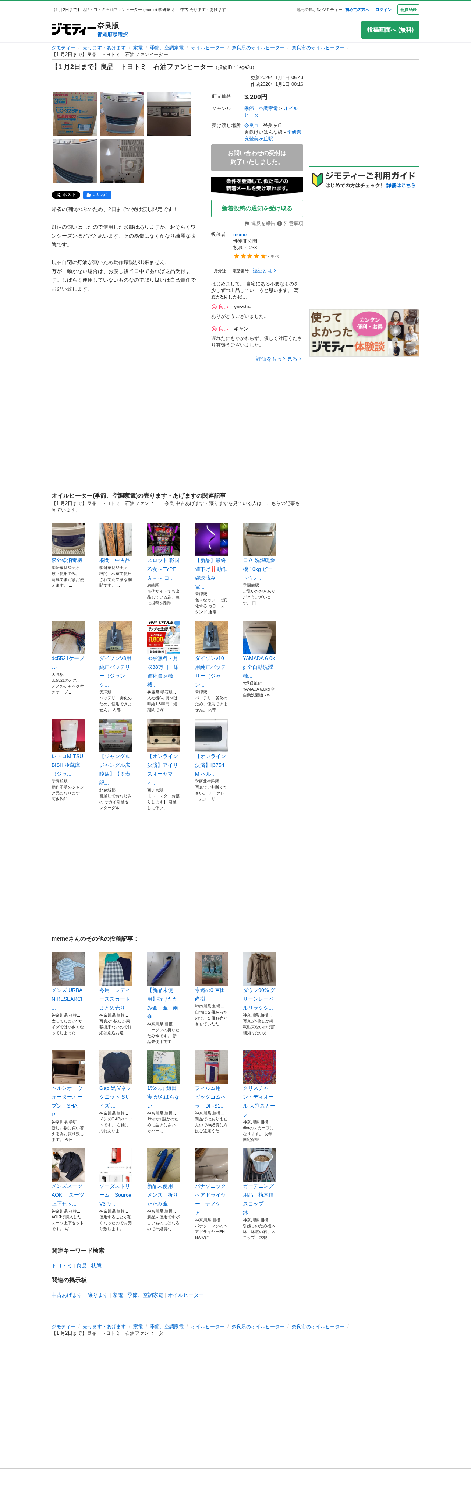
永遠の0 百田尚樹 (210, 994)
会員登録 (408, 9)
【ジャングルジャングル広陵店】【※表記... (114, 769)
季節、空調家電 (167, 47)
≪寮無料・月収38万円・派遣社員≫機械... (163, 671)
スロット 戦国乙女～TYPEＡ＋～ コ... (163, 569)
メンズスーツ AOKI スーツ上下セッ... (68, 1195)
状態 (96, 1265)
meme (240, 234)
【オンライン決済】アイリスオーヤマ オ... (162, 769)
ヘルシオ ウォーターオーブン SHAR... (67, 1101)
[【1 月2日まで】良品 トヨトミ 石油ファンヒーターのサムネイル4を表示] (75, 161)
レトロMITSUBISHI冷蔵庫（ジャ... (67, 765)
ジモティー (63, 47)
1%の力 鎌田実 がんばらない (163, 1097)
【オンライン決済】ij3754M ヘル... (210, 765)
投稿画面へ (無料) (390, 30)
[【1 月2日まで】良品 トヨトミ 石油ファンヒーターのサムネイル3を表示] (169, 114)
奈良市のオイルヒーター (318, 47)
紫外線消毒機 (67, 560)
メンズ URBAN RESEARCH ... (68, 999)
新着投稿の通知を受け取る (257, 208)
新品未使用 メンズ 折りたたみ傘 (162, 1195)
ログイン (383, 9)
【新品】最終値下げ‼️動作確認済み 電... (211, 573)
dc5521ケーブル (68, 662)
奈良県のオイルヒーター (258, 47)
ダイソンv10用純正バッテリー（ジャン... (210, 671)
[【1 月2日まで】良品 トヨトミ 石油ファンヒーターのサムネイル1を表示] (75, 114)
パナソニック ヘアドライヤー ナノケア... (211, 1199)
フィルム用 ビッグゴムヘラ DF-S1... (210, 1097)
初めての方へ (357, 9)
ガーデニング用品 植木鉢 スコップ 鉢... (259, 1199)
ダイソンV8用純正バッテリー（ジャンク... (115, 671)
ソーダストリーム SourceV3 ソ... (115, 1195)
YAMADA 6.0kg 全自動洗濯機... (259, 667)
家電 (138, 47)
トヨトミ (62, 1265)
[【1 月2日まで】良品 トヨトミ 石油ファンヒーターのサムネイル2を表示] (122, 114)
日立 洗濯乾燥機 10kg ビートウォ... (259, 569)
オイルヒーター (207, 47)
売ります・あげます (104, 47)
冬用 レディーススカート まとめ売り (115, 999)
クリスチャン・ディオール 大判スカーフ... (259, 1101)
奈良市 (251, 125)
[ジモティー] (74, 29)
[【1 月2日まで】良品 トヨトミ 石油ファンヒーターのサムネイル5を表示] (122, 161)
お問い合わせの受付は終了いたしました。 (257, 157)
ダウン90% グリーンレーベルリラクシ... (259, 999)
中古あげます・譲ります (80, 1295)
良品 (82, 1265)
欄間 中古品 (115, 560)
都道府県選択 (112, 34)
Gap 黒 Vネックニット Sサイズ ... (115, 1097)
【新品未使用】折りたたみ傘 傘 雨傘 (162, 1003)
